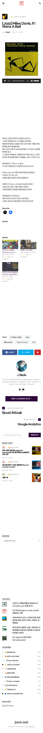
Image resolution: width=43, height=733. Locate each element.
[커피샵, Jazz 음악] (28, 244)
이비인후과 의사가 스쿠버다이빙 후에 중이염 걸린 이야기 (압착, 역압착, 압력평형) (26, 620)
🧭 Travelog (10, 689)
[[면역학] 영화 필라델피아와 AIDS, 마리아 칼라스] (10, 266)
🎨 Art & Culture (12, 656)
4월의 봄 (5, 478)
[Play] (5, 81)
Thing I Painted (12, 660)
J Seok (7, 32)
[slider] (37, 81)
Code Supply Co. (30, 726)
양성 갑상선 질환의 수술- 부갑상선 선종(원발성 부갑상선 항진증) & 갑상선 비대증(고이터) (26, 630)
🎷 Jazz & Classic (12, 665)
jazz (27, 337)
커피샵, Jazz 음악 (26, 250)
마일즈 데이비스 (22, 342)
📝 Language (10, 669)
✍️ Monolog (10, 652)
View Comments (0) (20, 399)
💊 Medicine (10, 673)
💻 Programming (12, 677)
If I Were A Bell (16, 337)
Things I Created (12, 681)
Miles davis (8, 342)
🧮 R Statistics (11, 685)
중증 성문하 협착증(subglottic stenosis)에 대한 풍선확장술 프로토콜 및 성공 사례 (15, 452)
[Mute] (32, 81)
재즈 (33, 342)
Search (34, 435)
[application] (21, 81)
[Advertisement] (21, 109)
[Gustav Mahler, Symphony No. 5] (10, 244)
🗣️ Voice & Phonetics (14, 694)
